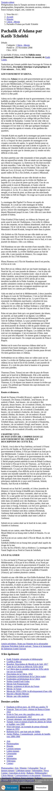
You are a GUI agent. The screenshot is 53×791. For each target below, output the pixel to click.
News (46, 770)
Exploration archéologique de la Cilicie (23, 679)
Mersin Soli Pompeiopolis (18, 684)
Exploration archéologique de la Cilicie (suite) (26, 676)
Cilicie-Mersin (7, 775)
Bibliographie (41, 773)
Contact (10, 763)
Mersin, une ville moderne (18, 696)
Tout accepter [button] (12, 788)
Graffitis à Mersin (14, 661)
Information (12, 758)
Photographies (13, 743)
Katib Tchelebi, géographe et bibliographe (25, 659)
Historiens (46, 775)
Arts (8, 741)
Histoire (10, 746)
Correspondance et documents (28, 775)
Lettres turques (13, 751)
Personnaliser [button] (41, 788)
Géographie (12, 753)
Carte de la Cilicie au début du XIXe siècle (25, 666)
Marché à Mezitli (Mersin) (18, 694)
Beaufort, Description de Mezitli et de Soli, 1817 (27, 664)
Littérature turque (23, 770)
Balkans (30, 773)
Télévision (11, 761)
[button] (3, 788)
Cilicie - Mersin (23, 45)
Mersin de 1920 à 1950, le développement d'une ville (29, 691)
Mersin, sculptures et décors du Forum (23, 686)
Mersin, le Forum (14, 689)
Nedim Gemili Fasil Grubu (18, 681)
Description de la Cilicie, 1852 (20, 674)
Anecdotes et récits (17, 773)
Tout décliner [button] (26, 788)
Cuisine (10, 756)
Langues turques (14, 748)
